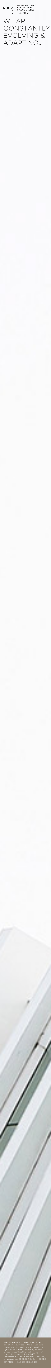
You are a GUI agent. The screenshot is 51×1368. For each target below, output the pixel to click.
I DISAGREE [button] (31, 1362)
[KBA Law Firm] (20, 10)
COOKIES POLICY (27, 1359)
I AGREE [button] (21, 1362)
